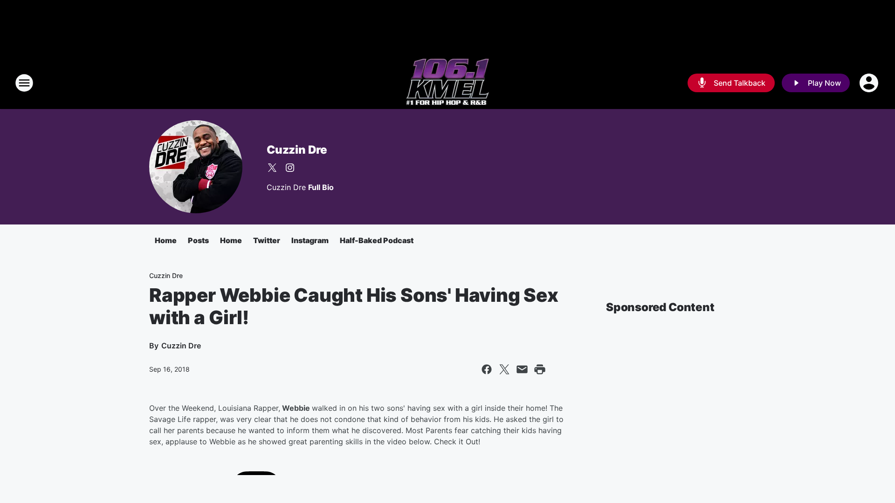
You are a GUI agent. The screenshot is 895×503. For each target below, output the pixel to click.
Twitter (266, 240)
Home (166, 240)
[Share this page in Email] (522, 369)
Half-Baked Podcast (376, 240)
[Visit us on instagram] (290, 167)
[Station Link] (447, 83)
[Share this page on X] (504, 369)
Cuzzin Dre (297, 149)
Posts (198, 240)
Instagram (310, 240)
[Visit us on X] (272, 167)
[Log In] (870, 83)
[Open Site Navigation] (24, 83)
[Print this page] (539, 369)
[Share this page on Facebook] (486, 369)
